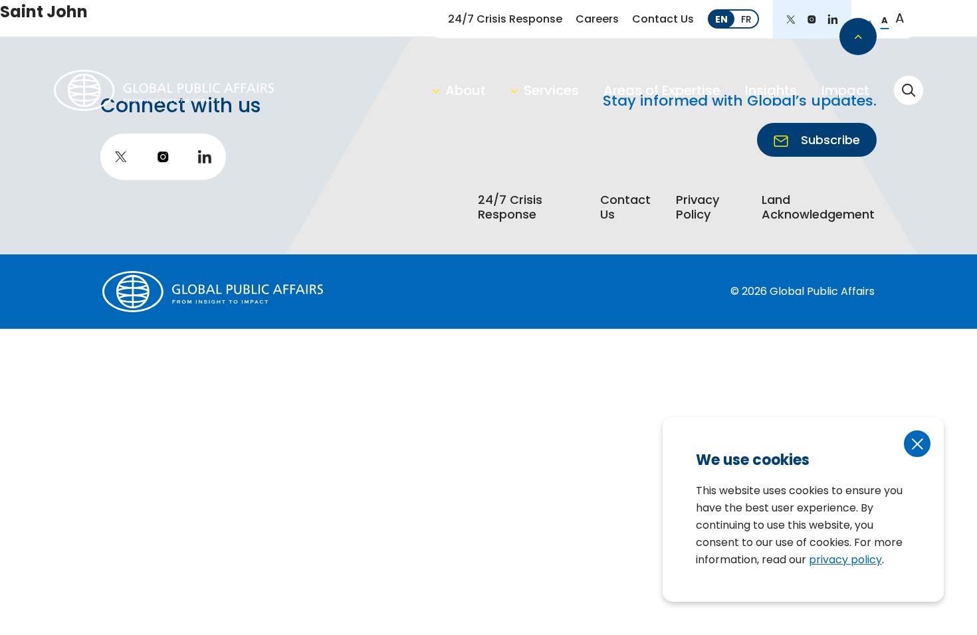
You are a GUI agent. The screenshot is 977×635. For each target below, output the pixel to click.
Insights (771, 90)
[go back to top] (858, 36)
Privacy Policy (697, 208)
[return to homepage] (164, 90)
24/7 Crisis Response (505, 19)
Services (551, 90)
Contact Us (663, 19)
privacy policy (845, 559)
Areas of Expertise (661, 90)
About (465, 90)
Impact (845, 90)
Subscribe (829, 140)
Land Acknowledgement (818, 208)
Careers (597, 19)
